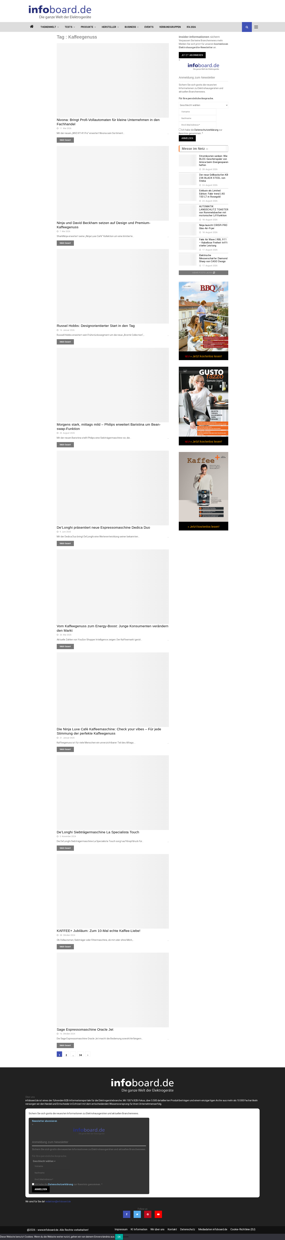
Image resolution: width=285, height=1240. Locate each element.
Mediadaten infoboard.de (212, 1229)
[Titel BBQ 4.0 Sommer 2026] (203, 350)
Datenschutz (187, 1229)
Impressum (121, 1229)
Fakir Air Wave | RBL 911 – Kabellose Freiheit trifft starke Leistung (213, 242)
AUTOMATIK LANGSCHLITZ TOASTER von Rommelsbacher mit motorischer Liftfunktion (213, 211)
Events (148, 27)
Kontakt (172, 1229)
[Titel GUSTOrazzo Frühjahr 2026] (203, 436)
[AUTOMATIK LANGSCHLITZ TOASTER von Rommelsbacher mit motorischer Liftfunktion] (188, 211)
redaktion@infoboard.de (58, 1201)
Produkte (87, 27)
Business (130, 27)
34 (80, 1055)
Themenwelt (48, 27)
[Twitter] (137, 1214)
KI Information (139, 1229)
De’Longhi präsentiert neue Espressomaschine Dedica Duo (103, 527)
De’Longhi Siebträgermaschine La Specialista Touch (98, 832)
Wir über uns (157, 1229)
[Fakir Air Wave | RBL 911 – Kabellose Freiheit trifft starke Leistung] (188, 244)
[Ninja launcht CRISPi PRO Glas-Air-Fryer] (188, 230)
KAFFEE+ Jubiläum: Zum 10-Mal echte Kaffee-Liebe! (98, 931)
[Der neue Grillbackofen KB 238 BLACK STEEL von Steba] (188, 179)
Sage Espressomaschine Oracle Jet (85, 1029)
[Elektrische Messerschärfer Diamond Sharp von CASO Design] (188, 260)
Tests (68, 27)
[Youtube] (158, 1214)
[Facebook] (126, 1214)
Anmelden (187, 138)
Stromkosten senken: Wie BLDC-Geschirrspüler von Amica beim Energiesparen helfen (213, 161)
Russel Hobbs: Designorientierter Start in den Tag (96, 326)
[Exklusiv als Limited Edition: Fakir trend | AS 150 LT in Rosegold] (188, 195)
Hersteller (109, 27)
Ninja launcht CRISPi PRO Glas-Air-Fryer (213, 227)
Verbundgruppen (170, 27)
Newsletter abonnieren (44, 1121)
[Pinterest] (147, 1214)
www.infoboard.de (48, 1229)
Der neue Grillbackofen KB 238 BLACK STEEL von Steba (213, 177)
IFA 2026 (191, 27)
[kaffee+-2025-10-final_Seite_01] (203, 521)
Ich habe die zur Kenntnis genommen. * (68, 1184)
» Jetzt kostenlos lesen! (206, 356)
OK (119, 1237)
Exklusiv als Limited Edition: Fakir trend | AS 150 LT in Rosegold (212, 193)
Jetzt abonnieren (192, 55)
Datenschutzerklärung (206, 130)
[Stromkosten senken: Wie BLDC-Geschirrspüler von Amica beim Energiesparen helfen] (188, 160)
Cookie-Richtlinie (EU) (242, 1229)
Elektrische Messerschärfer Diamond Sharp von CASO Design (213, 258)
